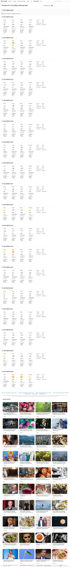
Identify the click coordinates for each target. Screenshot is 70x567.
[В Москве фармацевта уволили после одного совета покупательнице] (59, 475)
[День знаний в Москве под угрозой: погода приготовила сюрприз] (43, 426)
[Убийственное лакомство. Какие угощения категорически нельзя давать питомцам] (10, 442)
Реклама (8, 566)
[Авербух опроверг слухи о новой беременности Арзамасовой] (43, 524)
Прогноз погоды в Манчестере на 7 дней (43, 392)
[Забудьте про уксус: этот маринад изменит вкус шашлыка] (26, 475)
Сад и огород (34, 393)
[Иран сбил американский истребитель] (59, 426)
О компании (5, 566)
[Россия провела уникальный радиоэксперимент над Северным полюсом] (43, 507)
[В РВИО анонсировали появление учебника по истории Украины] (26, 556)
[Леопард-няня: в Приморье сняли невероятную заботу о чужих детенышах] (43, 409)
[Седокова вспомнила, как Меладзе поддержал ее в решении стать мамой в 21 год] (10, 556)
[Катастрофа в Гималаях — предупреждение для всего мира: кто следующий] (10, 409)
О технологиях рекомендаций (48, 566)
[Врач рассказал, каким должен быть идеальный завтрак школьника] (26, 524)
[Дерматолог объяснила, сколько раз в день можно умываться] (43, 491)
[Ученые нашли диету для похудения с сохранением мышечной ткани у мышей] (59, 556)
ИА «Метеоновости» (66, 566)
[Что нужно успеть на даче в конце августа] (10, 491)
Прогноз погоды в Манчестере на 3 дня (9, 392)
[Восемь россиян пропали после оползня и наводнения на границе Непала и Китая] (59, 458)
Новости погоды (28, 393)
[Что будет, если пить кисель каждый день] (26, 491)
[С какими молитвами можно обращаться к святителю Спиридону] (10, 458)
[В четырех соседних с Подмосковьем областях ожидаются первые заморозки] (59, 491)
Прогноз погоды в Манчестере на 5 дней (26, 392)
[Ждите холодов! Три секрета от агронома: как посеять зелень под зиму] (43, 458)
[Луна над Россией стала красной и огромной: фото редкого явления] (59, 524)
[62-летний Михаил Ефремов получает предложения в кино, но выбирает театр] (10, 507)
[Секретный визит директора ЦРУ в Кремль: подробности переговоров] (43, 556)
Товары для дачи (42, 393)
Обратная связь (55, 566)
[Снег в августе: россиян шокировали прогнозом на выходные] (43, 442)
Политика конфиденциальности (38, 566)
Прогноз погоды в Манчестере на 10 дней (60, 392)
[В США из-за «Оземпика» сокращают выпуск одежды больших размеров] (26, 458)
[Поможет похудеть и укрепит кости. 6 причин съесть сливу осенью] (26, 426)
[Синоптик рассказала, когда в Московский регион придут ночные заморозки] (10, 426)
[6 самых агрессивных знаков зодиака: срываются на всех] (59, 540)
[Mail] (1, 1)
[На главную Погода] (4, 1)
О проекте (31, 566)
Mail (1, 566)
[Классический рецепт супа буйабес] (43, 540)
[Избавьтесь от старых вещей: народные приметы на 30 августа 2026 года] (59, 409)
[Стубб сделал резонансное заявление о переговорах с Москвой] (10, 524)
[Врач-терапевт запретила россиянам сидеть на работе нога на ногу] (26, 507)
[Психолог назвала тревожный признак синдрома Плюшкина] (59, 442)
